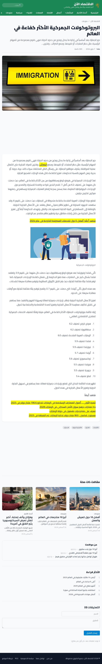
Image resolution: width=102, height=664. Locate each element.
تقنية (29, 12)
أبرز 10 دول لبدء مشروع (88, 549)
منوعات (9, 12)
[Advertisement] (51, 132)
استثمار (69, 12)
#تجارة (88, 427)
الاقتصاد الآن (95, 21)
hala (98, 49)
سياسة (19, 12)
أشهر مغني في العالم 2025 (84, 586)
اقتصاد (50, 12)
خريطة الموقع (7, 658)
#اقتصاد (96, 427)
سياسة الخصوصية (27, 658)
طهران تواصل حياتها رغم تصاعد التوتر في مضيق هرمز (76, 556)
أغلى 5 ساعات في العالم (85, 581)
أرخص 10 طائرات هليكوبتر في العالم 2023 (79, 577)
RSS (16, 658)
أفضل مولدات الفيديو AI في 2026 (82, 594)
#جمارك (66, 427)
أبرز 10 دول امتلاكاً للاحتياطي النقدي (83, 553)
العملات (39, 12)
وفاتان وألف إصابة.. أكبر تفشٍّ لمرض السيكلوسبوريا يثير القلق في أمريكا (18, 520)
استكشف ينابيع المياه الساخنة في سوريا (79, 590)
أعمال (58, 12)
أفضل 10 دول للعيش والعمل (88, 519)
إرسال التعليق (91, 633)
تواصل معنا (40, 658)
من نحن (49, 658)
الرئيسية (94, 12)
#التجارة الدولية (77, 427)
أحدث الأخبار (82, 12)
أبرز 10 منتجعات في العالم (52, 517)
